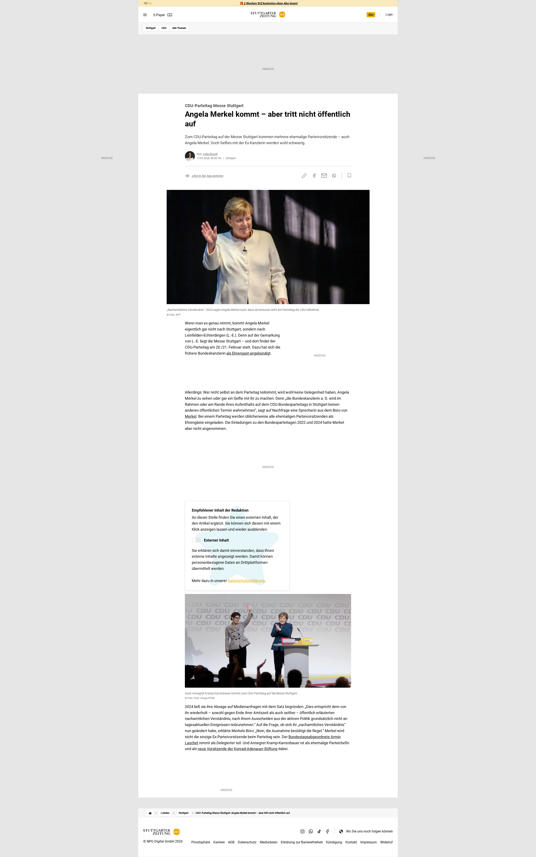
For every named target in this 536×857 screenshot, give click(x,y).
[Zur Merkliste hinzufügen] (348, 175)
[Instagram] (302, 831)
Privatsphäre (200, 842)
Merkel (190, 416)
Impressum (368, 842)
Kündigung (334, 842)
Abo (371, 14)
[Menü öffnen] (145, 15)
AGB (231, 842)
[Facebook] (327, 831)
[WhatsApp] (311, 831)
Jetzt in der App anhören (207, 176)
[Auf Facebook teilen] (314, 175)
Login (389, 14)
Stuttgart (151, 28)
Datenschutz (247, 842)
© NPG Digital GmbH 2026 (163, 841)
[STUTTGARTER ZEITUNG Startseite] (268, 15)
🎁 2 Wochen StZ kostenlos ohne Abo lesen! (269, 3)
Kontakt (351, 842)
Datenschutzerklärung (246, 580)
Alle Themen (179, 28)
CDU (163, 28)
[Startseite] (150, 813)
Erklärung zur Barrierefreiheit (302, 842)
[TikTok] (319, 831)
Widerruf (386, 842)
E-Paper (159, 15)
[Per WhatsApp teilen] (334, 175)
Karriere (219, 842)
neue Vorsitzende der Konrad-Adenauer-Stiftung (237, 749)
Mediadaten (268, 842)
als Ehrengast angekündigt (248, 353)
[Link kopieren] (304, 175)
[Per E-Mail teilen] (324, 175)
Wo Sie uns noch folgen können (369, 831)
